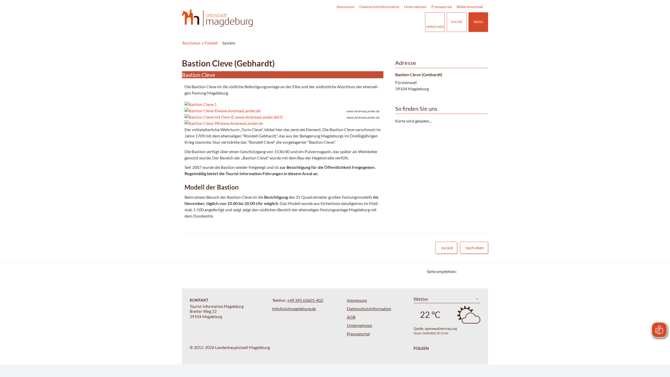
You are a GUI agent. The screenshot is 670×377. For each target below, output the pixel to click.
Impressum (346, 6)
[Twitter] (462, 271)
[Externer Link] (389, 22)
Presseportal (441, 6)
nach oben (474, 247)
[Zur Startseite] (217, 18)
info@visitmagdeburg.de (294, 308)
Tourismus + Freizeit (200, 42)
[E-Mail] (475, 271)
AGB (351, 316)
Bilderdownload (470, 6)
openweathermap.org (441, 328)
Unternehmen (415, 6)
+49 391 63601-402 (305, 300)
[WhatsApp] (482, 271)
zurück (447, 247)
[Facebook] (469, 271)
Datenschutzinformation (379, 6)
